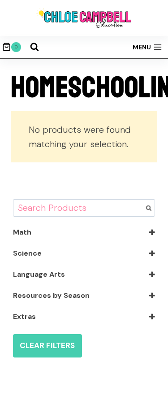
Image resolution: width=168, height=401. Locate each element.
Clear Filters (47, 345)
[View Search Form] (34, 47)
